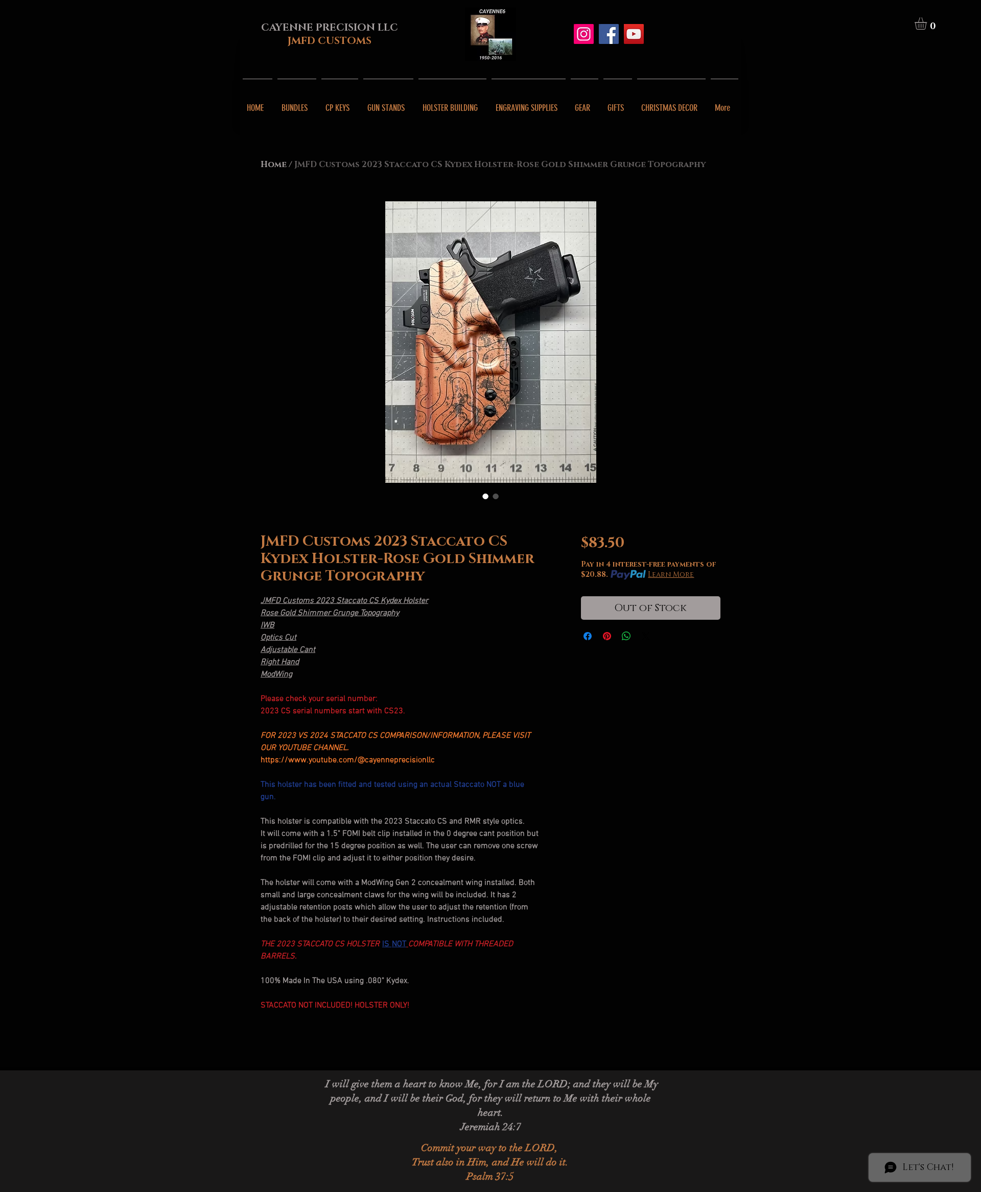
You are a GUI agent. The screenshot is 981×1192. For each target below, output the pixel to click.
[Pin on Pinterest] (607, 636)
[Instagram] (584, 34)
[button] (928, 23)
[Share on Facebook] (587, 636)
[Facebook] (609, 34)
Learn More (671, 574)
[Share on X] (646, 636)
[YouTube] (634, 34)
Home (274, 164)
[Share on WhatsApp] (626, 636)
